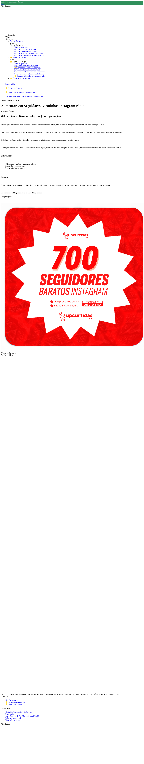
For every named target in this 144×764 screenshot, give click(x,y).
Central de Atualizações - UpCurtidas (18, 712)
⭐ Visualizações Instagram (20, 78)
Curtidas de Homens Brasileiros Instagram (29, 55)
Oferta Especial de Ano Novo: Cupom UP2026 (22, 716)
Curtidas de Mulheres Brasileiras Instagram (29, 53)
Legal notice (9, 714)
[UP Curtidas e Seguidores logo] (9, 25)
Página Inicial (10, 84)
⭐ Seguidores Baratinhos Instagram (27, 68)
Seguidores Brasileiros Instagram (26, 66)
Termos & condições (12, 720)
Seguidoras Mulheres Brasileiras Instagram (29, 72)
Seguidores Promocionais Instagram (27, 70)
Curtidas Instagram (16, 41)
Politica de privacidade (13, 718)
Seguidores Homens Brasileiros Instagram (29, 74)
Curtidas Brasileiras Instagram (25, 49)
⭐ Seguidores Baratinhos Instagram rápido (29, 76)
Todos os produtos (20, 47)
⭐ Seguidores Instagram (19, 57)
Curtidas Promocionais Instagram (26, 51)
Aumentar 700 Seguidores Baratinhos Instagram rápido (24, 96)
